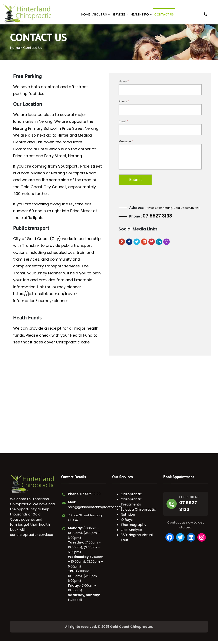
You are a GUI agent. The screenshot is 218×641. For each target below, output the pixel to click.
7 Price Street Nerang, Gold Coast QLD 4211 (172, 208)
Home (15, 47)
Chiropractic (131, 494)
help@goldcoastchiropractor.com (95, 507)
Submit (135, 179)
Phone (124, 101)
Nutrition (128, 514)
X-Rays (127, 519)
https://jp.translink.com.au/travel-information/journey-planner (45, 297)
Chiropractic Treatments (131, 502)
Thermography (133, 524)
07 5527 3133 (157, 216)
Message (126, 141)
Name (124, 81)
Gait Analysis (131, 529)
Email (123, 121)
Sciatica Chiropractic (138, 509)
